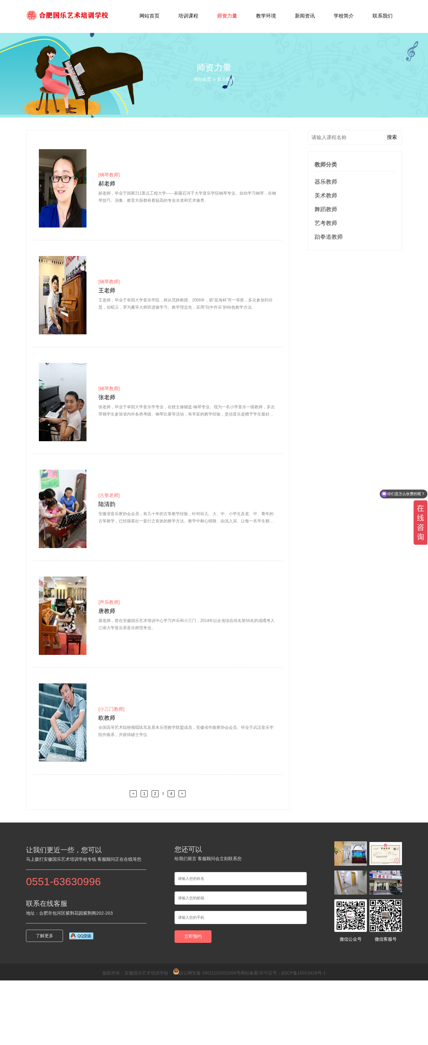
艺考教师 (326, 223)
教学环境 (266, 15)
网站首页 (149, 15)
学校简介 (344, 15)
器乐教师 (326, 182)
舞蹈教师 (326, 209)
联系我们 (383, 15)
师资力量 (227, 15)
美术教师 (326, 195)
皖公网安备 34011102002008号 (210, 972)
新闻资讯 (305, 15)
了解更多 (44, 935)
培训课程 (188, 15)
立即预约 (193, 936)
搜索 (392, 137)
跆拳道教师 (329, 237)
